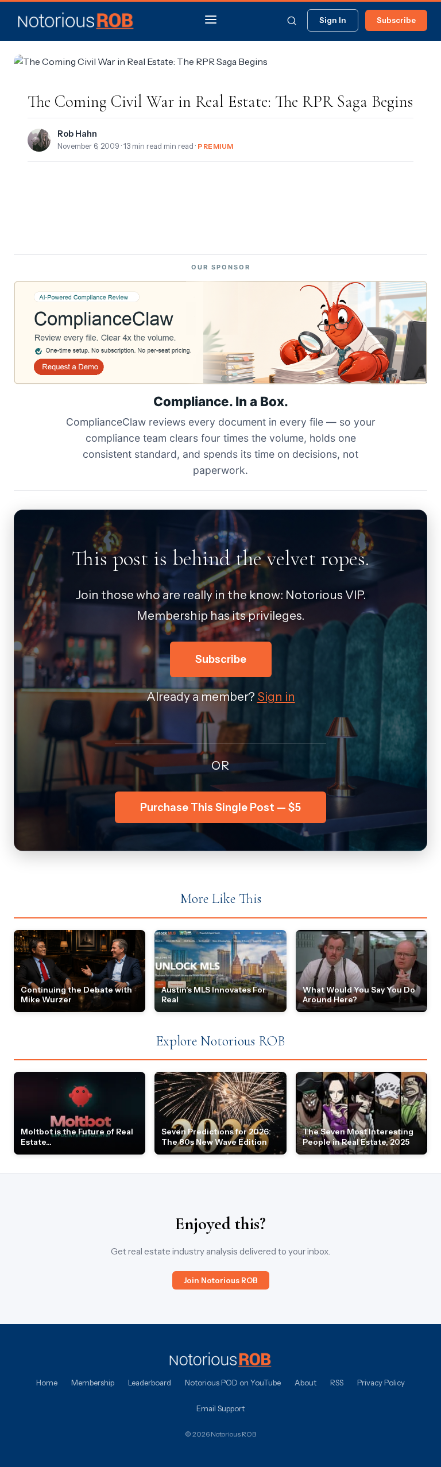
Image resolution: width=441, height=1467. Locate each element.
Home (46, 1382)
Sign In (332, 20)
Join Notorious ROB (221, 1280)
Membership (92, 1382)
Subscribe (396, 20)
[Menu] (210, 20)
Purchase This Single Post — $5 (220, 807)
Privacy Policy (381, 1382)
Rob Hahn (77, 134)
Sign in (276, 696)
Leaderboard (149, 1382)
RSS (336, 1382)
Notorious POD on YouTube (233, 1382)
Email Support (220, 1408)
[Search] (291, 20)
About (305, 1382)
